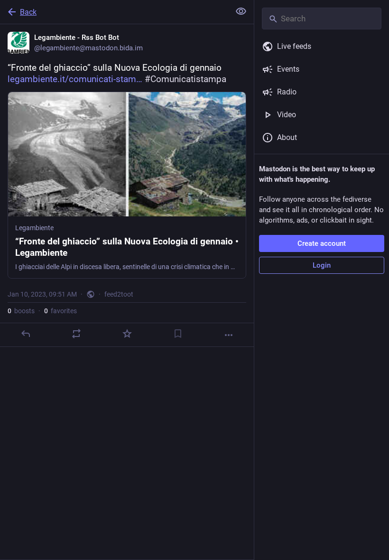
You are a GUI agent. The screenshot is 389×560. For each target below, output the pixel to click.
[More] (228, 335)
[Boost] (76, 333)
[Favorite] (127, 333)
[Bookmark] (178, 333)
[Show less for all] (241, 11)
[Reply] (25, 333)
